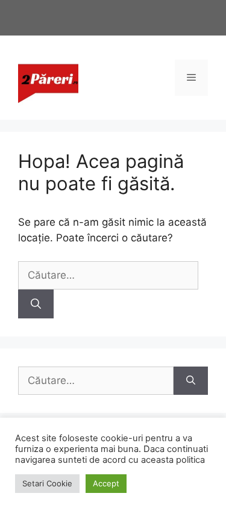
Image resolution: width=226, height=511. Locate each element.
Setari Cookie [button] (47, 483)
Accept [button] (106, 483)
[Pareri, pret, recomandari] (48, 77)
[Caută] (36, 304)
